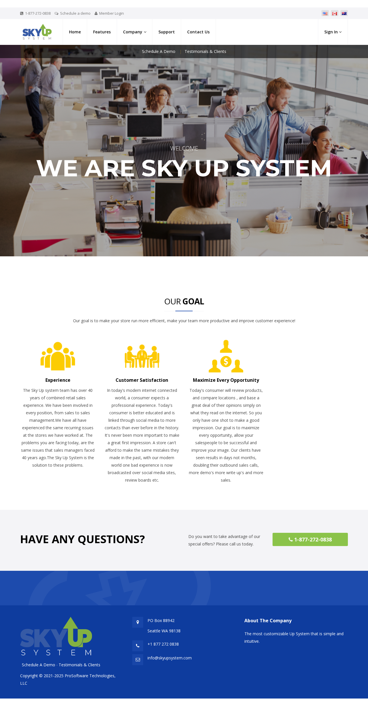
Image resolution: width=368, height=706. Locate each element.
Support (166, 32)
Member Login (111, 13)
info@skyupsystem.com (169, 658)
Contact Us (198, 32)
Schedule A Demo (158, 51)
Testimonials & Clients (205, 51)
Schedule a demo (75, 13)
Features (102, 32)
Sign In (331, 32)
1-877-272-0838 (312, 539)
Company (132, 32)
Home (75, 32)
